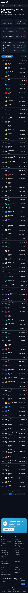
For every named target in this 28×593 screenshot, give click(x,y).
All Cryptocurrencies (6, 541)
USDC (4, 554)
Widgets (17, 556)
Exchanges (18, 541)
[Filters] (22, 56)
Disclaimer (17, 572)
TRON (4, 561)
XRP (3, 556)
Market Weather (19, 543)
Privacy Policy (18, 570)
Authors (3, 572)
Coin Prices (18, 539)
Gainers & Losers (19, 548)
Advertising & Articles (6, 574)
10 (17, 494)
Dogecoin (5, 559)
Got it (23, 584)
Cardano (5, 563)
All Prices (3, 539)
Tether (4, 548)
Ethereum (5, 546)
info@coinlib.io (14, 587)
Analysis (17, 550)
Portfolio (17, 554)
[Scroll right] (27, 5)
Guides (17, 552)
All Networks (6, 56)
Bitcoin (4, 543)
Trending (17, 546)
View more (21, 28)
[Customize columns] (25, 56)
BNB (3, 550)
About (2, 570)
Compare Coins (19, 559)
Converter (17, 561)
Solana (4, 552)
